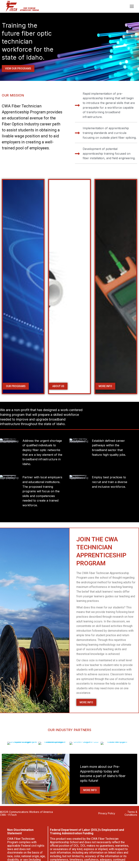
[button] (58, 386)
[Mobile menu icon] (131, 6)
